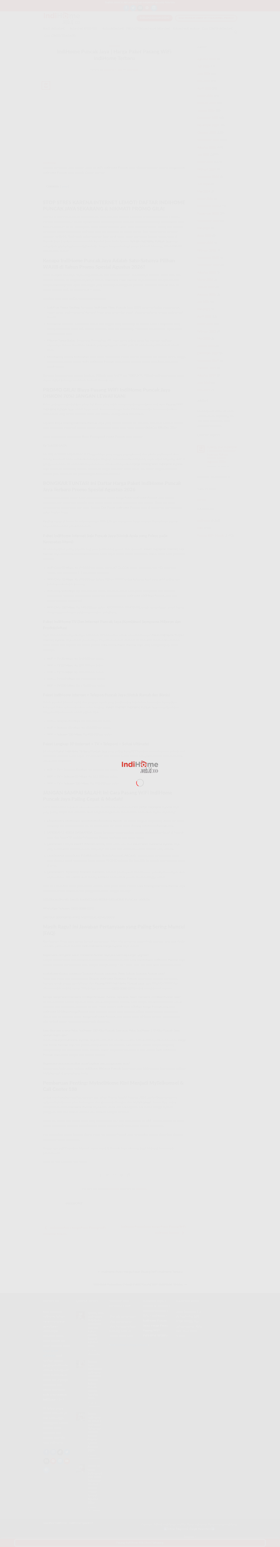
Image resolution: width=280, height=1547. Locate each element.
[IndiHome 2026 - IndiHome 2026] (140, 766)
